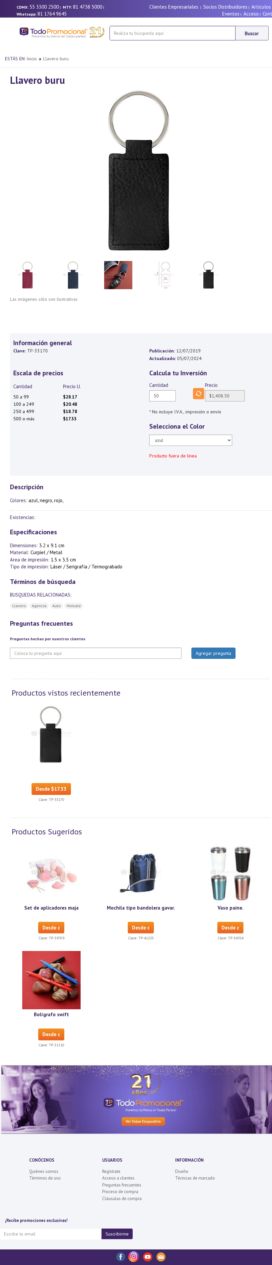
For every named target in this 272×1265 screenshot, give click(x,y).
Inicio (32, 59)
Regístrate (111, 1171)
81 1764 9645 (52, 14)
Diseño (181, 1171)
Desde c (51, 927)
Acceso (251, 14)
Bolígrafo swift (51, 1014)
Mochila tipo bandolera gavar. (141, 908)
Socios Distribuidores (225, 7)
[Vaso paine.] (230, 873)
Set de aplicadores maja (51, 908)
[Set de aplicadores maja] (51, 873)
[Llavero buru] (51, 734)
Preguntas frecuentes (121, 1185)
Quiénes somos (43, 1171)
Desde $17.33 (51, 789)
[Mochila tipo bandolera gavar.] (141, 873)
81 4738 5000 (87, 7)
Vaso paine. (230, 908)
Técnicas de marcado (195, 1178)
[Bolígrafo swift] (51, 980)
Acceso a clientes (118, 1178)
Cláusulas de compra (122, 1198)
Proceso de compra (120, 1191)
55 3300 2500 (44, 7)
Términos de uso (45, 1178)
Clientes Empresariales (173, 7)
